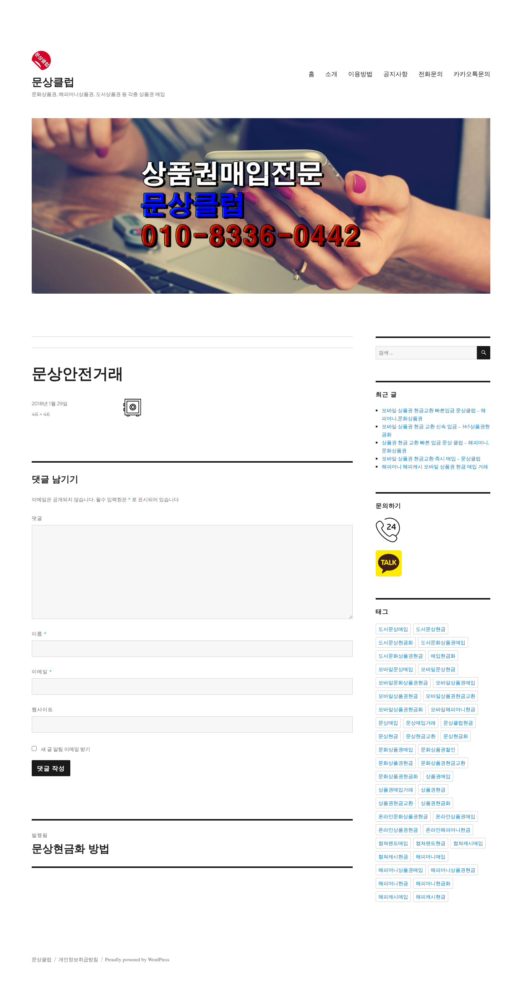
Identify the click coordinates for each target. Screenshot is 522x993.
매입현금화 (443, 656)
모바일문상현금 (438, 669)
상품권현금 (433, 790)
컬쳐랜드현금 (431, 843)
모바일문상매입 (395, 669)
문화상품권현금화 (398, 776)
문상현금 (388, 736)
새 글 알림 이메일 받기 (65, 749)
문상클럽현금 (458, 723)
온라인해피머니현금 (448, 830)
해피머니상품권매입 (400, 870)
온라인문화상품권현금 (403, 816)
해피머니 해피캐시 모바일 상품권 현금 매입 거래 (435, 466)
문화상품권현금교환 (443, 763)
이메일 (42, 671)
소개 (331, 74)
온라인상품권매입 (455, 816)
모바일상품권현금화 (400, 709)
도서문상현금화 (395, 642)
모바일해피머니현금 (453, 709)
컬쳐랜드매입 (393, 843)
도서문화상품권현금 (400, 656)
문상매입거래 (421, 723)
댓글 (37, 518)
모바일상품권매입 (455, 682)
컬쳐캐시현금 (393, 856)
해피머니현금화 (433, 883)
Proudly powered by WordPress (137, 959)
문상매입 (388, 723)
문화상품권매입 (395, 749)
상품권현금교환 (395, 803)
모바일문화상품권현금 (403, 682)
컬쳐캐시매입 (468, 843)
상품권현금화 (436, 803)
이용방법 (360, 74)
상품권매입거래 (395, 790)
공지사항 (395, 74)
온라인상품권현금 (398, 830)
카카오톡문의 (472, 74)
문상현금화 (455, 736)
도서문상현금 (431, 629)
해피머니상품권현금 (453, 870)
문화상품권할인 (438, 749)
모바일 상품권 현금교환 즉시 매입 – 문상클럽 (431, 458)
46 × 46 (41, 414)
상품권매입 (438, 776)
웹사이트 (42, 709)
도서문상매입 (393, 629)
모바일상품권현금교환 (450, 696)
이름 (39, 633)
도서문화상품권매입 (443, 642)
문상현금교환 (421, 736)
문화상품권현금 (395, 763)
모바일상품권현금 (398, 696)
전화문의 (430, 74)
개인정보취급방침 (78, 959)
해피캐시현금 (431, 897)
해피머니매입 (431, 856)
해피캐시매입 (393, 897)
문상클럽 (53, 81)
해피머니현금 (393, 883)
